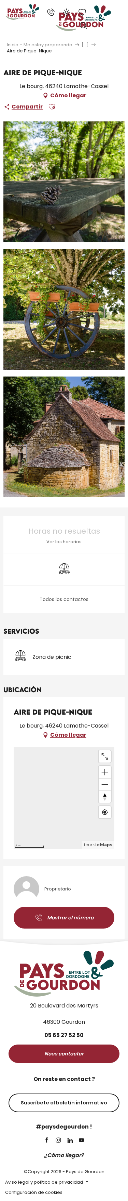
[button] (84, 26)
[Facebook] (47, 1141)
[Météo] (66, 12)
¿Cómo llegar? (64, 1155)
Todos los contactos (64, 599)
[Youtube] (82, 1141)
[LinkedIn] (70, 1141)
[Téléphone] (51, 12)
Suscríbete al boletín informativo (64, 1102)
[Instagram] (58, 1141)
